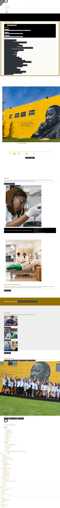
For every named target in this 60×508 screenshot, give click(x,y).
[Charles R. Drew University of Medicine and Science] (30, 421)
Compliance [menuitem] (7, 446)
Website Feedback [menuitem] (8, 440)
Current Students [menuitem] (4, 491)
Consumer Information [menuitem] (9, 430)
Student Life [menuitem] (5, 466)
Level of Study (6, 32)
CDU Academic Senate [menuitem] (6, 471)
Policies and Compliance (31, 360)
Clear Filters (6, 27)
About (6, 5)
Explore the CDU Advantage (30, 157)
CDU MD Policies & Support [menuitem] (5, 499)
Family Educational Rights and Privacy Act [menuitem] (11, 444)
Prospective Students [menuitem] (5, 490)
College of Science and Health (8, 339)
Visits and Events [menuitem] (5, 467)
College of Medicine (7, 326)
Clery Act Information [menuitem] (9, 447)
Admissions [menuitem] (3, 460)
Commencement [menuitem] (8, 429)
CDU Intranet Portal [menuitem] (8, 436)
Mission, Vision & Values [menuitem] (6, 474)
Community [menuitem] (3, 477)
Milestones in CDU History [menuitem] (6, 472)
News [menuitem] (2, 502)
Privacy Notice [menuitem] (8, 448)
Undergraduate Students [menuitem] (6, 464)
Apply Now (20, 301)
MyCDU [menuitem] (7, 439)
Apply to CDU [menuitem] (3, 484)
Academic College (7, 35)
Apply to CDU (7, 6)
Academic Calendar (14, 360)
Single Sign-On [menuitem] (8, 437)
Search (6, 25)
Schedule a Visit (34, 301)
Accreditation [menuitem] (5, 475)
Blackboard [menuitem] (7, 438)
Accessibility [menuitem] (7, 449)
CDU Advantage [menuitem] (5, 470)
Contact (7, 9)
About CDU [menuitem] (4, 469)
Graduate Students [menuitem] (6, 463)
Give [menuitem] (2, 482)
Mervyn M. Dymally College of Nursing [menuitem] (8, 459)
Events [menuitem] (2, 503)
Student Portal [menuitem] (4, 497)
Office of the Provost (22, 360)
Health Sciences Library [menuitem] (9, 434)
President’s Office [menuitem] (5, 473)
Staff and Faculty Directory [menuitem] (9, 432)
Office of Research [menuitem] (4, 501)
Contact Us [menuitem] (7, 435)
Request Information (27, 301)
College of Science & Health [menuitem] (7, 458)
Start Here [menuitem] (4, 461)
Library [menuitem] (3, 505)
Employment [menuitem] (7, 433)
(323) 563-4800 (6, 426)
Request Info (7, 7)
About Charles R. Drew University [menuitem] (6, 468)
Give (6, 8)
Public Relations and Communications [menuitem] (7, 494)
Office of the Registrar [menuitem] (9, 431)
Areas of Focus (7, 29)
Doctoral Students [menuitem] (5, 462)
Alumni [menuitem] (3, 492)
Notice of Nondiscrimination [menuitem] (10, 445)
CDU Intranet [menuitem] (3, 498)
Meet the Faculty (7, 360)
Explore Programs (7, 327)
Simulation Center (7, 290)
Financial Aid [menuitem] (5, 465)
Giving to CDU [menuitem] (5, 483)
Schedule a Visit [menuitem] (4, 485)
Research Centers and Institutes (9, 183)
